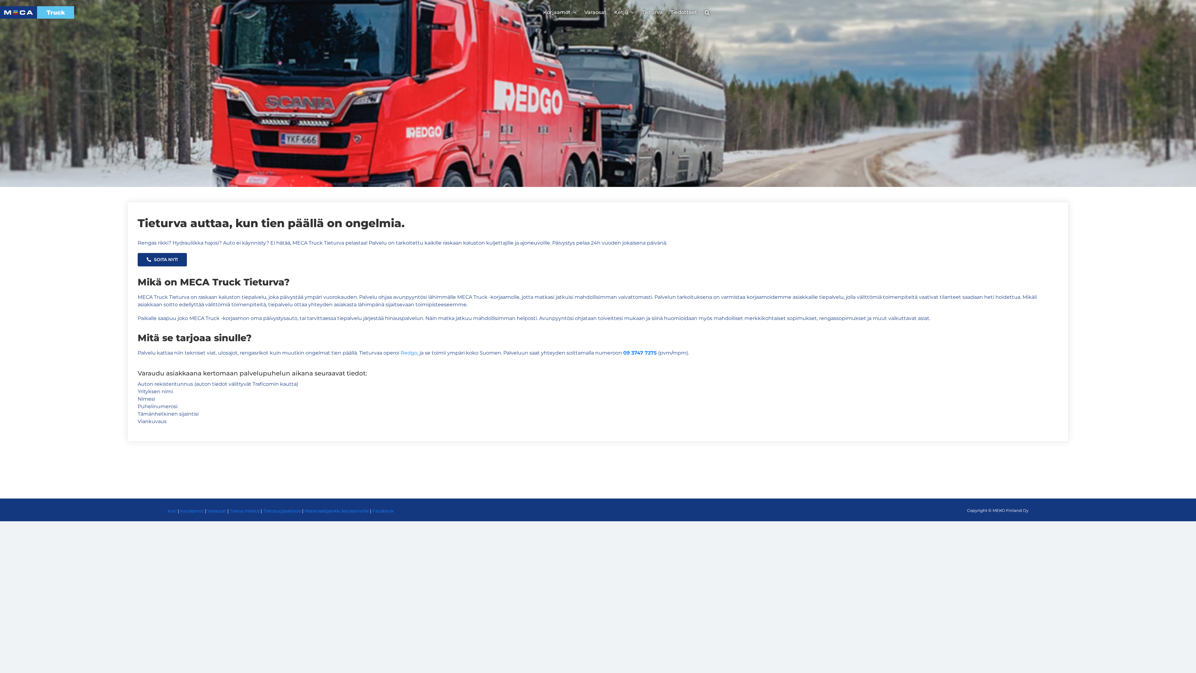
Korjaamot (192, 511)
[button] (707, 12)
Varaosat (216, 511)
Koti (172, 511)
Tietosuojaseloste (282, 511)
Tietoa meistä (244, 511)
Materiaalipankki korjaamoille (337, 511)
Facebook (383, 511)
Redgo (409, 353)
